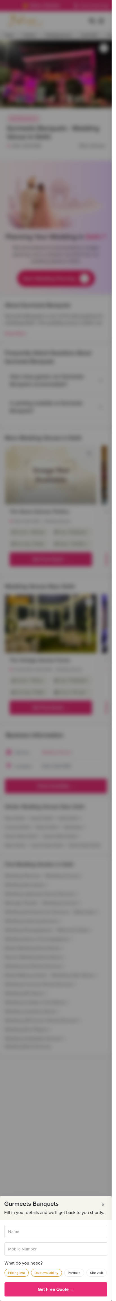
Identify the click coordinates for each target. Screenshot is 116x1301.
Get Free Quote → (56, 1289)
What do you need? (24, 1263)
